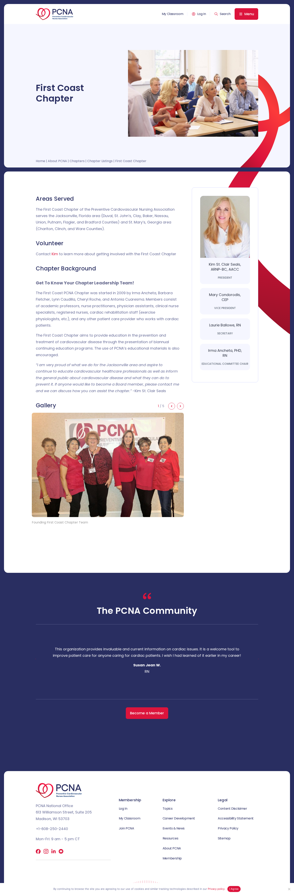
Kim (55, 253)
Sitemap (224, 838)
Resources (170, 838)
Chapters (77, 161)
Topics (168, 808)
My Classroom (172, 14)
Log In (201, 14)
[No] (289, 889)
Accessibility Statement (236, 818)
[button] (222, 14)
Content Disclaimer (232, 808)
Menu (249, 13)
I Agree (234, 888)
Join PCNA (126, 828)
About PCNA (57, 161)
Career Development (179, 818)
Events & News (174, 828)
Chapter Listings (100, 161)
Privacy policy (216, 888)
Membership (172, 858)
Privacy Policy (228, 828)
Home (40, 161)
